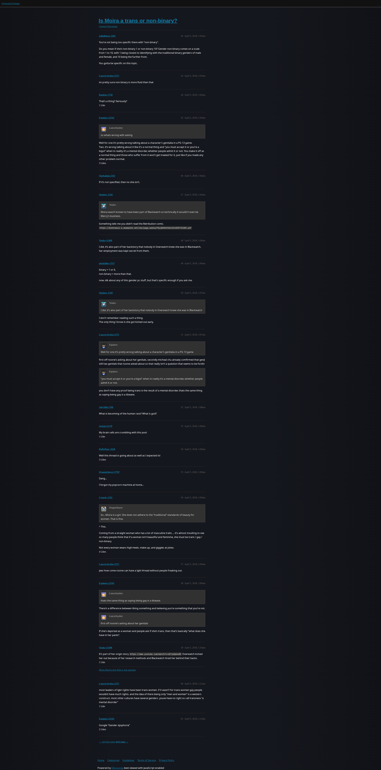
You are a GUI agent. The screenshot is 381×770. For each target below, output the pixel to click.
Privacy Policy (166, 760)
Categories (113, 760)
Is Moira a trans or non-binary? (138, 21)
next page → (122, 742)
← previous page (107, 742)
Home (100, 760)
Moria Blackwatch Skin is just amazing (117, 670)
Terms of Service (146, 760)
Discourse (117, 768)
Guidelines (128, 760)
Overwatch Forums (10, 3)
